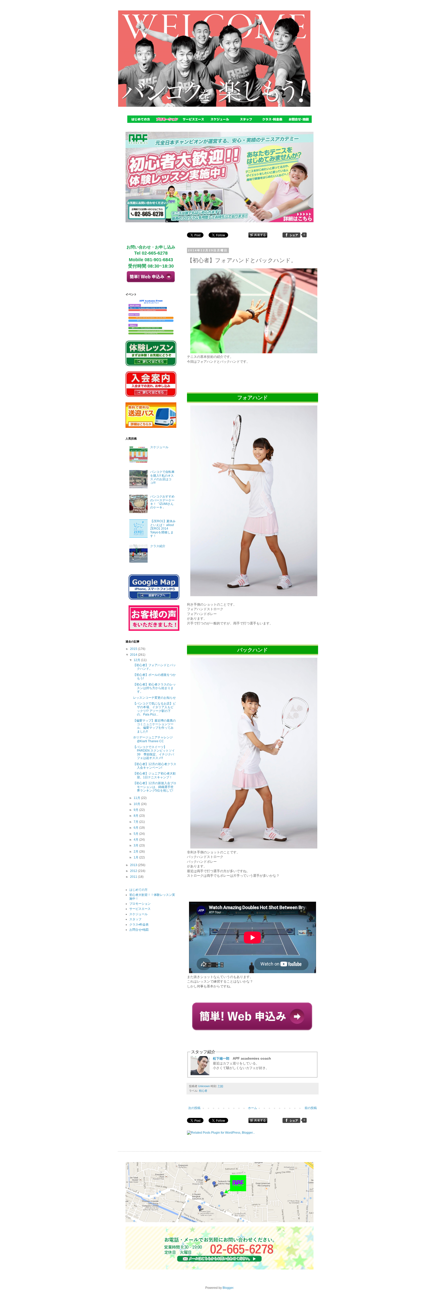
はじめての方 (138, 890)
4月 (136, 839)
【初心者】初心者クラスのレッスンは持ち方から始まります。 (154, 688)
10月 (137, 804)
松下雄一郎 (221, 1058)
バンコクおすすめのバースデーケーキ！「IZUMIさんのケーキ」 (162, 502)
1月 (136, 857)
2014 (134, 654)
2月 (136, 851)
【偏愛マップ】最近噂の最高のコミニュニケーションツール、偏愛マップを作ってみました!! (154, 726)
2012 (134, 871)
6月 (136, 827)
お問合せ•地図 (139, 929)
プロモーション (140, 903)
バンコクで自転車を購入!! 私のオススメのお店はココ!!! (162, 477)
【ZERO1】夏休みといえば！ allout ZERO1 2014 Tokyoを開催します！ (163, 528)
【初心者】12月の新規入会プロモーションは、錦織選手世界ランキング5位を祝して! (154, 786)
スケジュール (159, 447)
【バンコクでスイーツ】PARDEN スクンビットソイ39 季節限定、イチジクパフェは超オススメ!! (154, 752)
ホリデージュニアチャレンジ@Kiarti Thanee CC (153, 739)
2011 (134, 877)
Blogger (228, 1288)
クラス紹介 (157, 546)
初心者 (203, 1090)
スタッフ (135, 919)
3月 (136, 845)
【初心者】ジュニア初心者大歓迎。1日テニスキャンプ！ (154, 775)
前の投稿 (311, 1108)
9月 (136, 810)
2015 (134, 649)
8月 (136, 815)
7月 (136, 822)
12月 (137, 660)
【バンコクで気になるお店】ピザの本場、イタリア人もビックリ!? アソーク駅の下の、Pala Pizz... (154, 709)
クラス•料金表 (139, 924)
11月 (137, 798)
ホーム (252, 1108)
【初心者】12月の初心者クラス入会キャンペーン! (154, 765)
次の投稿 (194, 1108)
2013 (134, 865)
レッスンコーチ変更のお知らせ (154, 697)
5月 (136, 834)
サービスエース (140, 909)
